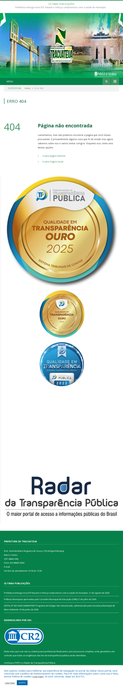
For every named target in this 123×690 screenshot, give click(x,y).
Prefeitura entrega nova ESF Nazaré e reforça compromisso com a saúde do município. (46, 592)
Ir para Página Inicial (52, 161)
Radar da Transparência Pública (39, 662)
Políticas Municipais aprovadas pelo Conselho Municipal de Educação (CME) (60, 7)
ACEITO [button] (22, 682)
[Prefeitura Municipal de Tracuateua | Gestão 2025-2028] (61, 49)
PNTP (17, 662)
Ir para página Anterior (54, 155)
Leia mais (38, 676)
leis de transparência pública (55, 655)
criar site (23, 651)
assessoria (78, 651)
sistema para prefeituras (43, 651)
